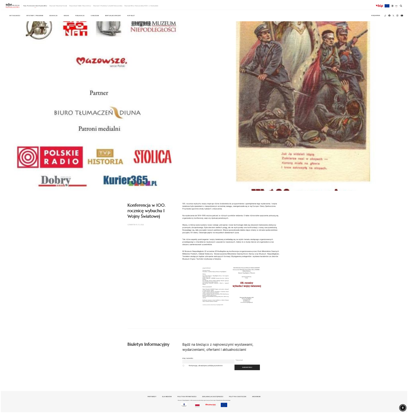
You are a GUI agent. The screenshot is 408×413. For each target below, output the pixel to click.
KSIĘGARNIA (372, 15)
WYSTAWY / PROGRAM (34, 15)
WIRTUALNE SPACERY (113, 15)
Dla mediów (167, 396)
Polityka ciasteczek (237, 396)
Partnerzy (152, 396)
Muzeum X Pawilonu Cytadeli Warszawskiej (107, 6)
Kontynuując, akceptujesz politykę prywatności (205, 365)
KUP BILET (131, 15)
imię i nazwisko (187, 358)
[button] (403, 408)
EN (396, 6)
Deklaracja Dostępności (212, 396)
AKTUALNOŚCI (14, 15)
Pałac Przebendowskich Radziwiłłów (35, 6)
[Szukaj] (401, 6)
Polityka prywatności (186, 396)
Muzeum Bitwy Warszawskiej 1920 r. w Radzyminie (141, 6)
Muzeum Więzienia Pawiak (58, 6)
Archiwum (256, 396)
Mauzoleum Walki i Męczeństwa (80, 6)
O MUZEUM (95, 15)
